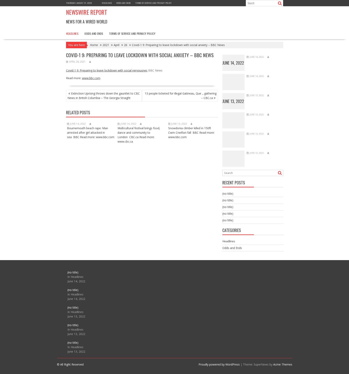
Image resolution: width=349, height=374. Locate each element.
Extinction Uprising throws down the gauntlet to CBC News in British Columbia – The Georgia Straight (103, 95)
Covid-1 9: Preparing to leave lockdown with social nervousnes (106, 70)
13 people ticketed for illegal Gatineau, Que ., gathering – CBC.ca (181, 95)
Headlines (107, 2)
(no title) (227, 193)
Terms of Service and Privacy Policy (153, 2)
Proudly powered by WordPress (219, 364)
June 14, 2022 (233, 63)
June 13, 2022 (233, 101)
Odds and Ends (124, 2)
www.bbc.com (91, 78)
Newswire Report (86, 12)
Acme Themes (282, 364)
